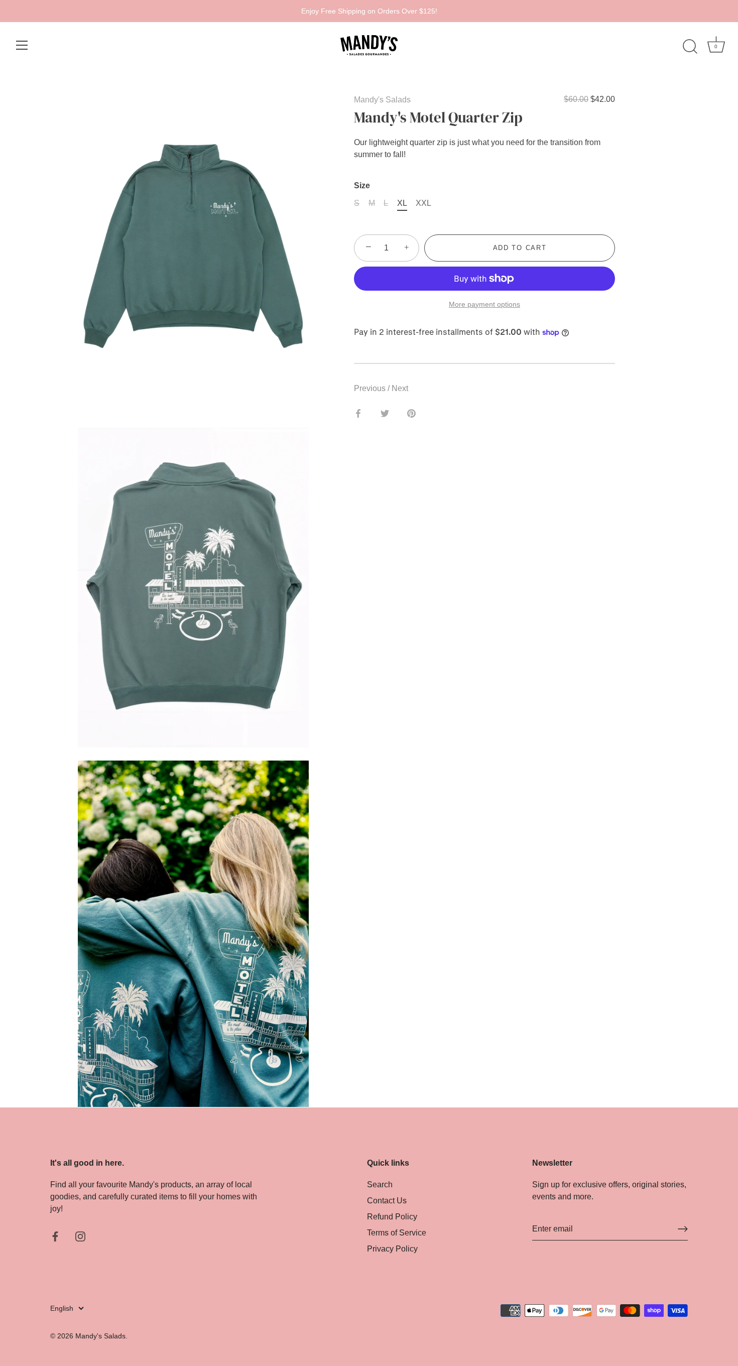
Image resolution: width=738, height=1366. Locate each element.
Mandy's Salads (382, 99)
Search (380, 1184)
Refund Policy (392, 1216)
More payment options (484, 304)
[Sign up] (683, 1229)
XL (402, 203)
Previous (371, 388)
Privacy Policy (392, 1249)
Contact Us (387, 1200)
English (61, 1308)
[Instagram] (80, 1235)
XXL (423, 203)
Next (400, 388)
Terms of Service (396, 1232)
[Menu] (22, 45)
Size (362, 185)
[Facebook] (55, 1235)
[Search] (690, 47)
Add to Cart (520, 248)
